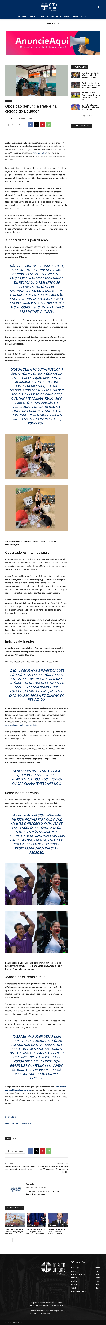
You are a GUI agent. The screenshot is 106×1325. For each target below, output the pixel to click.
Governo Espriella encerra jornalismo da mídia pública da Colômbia (57, 1232)
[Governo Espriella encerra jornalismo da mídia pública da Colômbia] (58, 1220)
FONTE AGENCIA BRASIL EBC (18, 1123)
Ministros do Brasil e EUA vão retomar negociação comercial (14, 1232)
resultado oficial (40, 153)
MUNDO (8, 101)
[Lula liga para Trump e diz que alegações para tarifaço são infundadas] (36, 1220)
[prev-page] (6, 1240)
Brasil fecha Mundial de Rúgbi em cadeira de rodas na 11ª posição (90, 75)
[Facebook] (30, 124)
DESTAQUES (10, 1225)
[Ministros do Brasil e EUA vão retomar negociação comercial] (15, 1220)
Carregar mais (85, 116)
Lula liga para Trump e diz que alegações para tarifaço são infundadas (36, 1232)
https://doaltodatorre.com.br (35, 1188)
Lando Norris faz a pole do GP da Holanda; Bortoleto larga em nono (91, 107)
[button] (98, 7)
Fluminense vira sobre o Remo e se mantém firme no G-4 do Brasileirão (91, 85)
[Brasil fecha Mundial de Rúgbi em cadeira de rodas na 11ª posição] (75, 75)
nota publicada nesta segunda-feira (21, 725)
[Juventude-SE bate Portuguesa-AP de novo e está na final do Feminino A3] (75, 95)
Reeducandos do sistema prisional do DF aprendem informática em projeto (53, 1169)
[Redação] (7, 118)
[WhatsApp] (48, 124)
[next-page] (11, 1240)
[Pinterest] (42, 124)
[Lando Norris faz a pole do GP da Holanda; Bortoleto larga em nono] (75, 107)
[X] (36, 124)
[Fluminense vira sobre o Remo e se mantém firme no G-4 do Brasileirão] (75, 85)
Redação (14, 118)
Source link (10, 1117)
